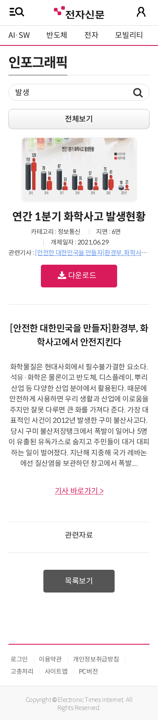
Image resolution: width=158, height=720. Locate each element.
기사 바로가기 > (79, 491)
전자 (91, 35)
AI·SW (18, 35)
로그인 (19, 659)
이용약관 (50, 659)
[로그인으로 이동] (141, 11)
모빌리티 (129, 35)
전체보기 (79, 119)
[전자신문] (79, 11)
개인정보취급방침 (96, 659)
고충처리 (22, 671)
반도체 (56, 35)
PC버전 (88, 671)
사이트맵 (56, 671)
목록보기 (79, 581)
